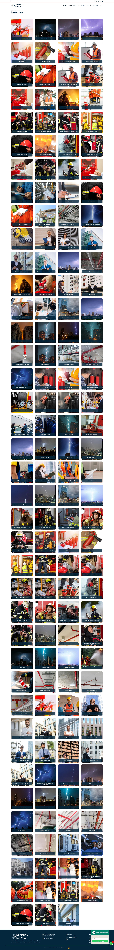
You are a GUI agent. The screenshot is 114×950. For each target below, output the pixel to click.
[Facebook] (102, 1)
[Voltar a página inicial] (17, 5)
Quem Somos (72, 5)
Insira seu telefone (96, 936)
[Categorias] (101, 5)
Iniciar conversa (100, 941)
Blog (88, 5)
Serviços (81, 5)
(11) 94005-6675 (98, 1)
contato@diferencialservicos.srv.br (71, 935)
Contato (95, 5)
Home (65, 5)
